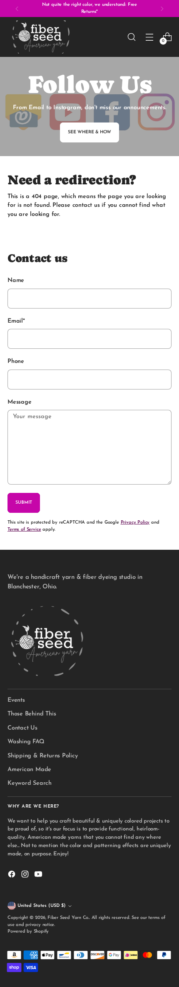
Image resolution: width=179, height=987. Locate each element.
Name (15, 280)
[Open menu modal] (149, 37)
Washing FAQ (26, 742)
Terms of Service (24, 529)
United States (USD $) (41, 906)
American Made (29, 770)
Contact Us (22, 728)
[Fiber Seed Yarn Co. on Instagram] (26, 875)
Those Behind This (31, 714)
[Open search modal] (131, 37)
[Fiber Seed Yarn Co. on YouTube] (39, 875)
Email (16, 321)
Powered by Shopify (28, 931)
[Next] (162, 8)
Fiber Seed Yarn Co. (68, 918)
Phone (15, 361)
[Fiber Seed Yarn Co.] (40, 37)
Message (19, 402)
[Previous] (17, 8)
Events (16, 700)
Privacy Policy (135, 522)
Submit (23, 502)
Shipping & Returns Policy (42, 756)
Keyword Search (29, 783)
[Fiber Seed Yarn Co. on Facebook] (12, 875)
